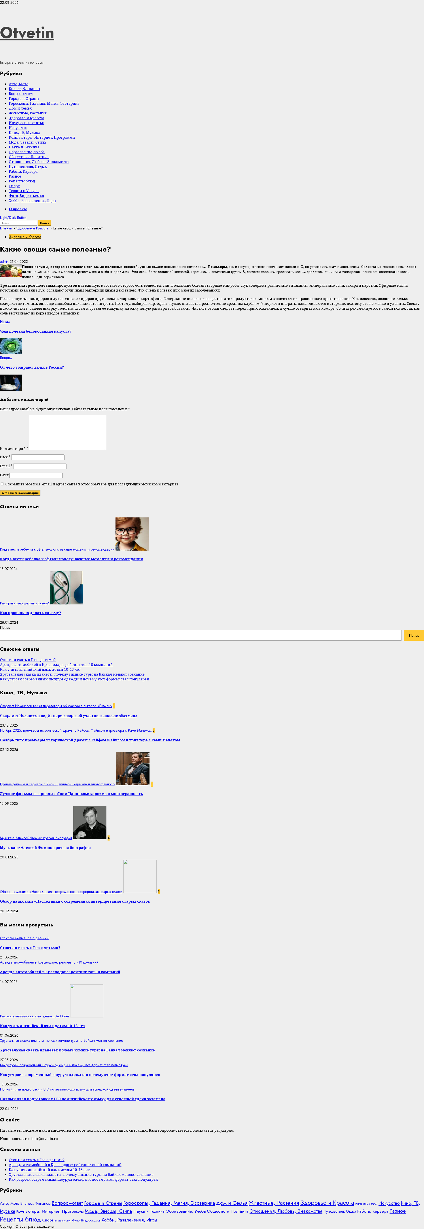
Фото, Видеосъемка (26, 195)
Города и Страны (24, 98)
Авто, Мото (18, 83)
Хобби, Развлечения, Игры (32, 200)
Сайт (4, 475)
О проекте (18, 209)
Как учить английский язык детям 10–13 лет (40, 669)
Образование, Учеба (27, 152)
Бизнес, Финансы (24, 88)
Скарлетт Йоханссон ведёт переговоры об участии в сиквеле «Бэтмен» (56, 705)
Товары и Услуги (24, 190)
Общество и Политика (29, 156)
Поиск (5, 627)
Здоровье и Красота (26, 118)
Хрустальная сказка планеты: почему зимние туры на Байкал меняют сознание (72, 674)
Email (6, 466)
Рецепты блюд (22, 181)
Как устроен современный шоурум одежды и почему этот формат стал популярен (74, 679)
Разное (15, 176)
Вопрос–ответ (21, 93)
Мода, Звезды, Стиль (27, 142)
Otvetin (27, 32)
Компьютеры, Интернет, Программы (42, 137)
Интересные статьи (26, 122)
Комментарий (14, 448)
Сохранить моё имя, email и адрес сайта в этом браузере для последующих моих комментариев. (92, 484)
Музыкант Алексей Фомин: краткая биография (36, 838)
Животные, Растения (28, 113)
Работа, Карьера (23, 171)
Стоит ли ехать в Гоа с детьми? (28, 659)
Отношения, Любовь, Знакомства (39, 161)
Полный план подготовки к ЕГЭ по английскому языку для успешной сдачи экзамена (67, 1089)
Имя (5, 456)
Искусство (18, 127)
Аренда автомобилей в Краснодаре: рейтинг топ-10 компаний (56, 664)
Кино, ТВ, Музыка (24, 132)
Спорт (14, 186)
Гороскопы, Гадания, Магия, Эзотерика (44, 103)
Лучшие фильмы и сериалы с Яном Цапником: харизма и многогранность (57, 784)
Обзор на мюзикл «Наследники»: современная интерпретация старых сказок (61, 891)
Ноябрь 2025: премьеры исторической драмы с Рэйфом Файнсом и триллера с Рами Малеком (75, 730)
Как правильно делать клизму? (24, 603)
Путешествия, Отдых (28, 166)
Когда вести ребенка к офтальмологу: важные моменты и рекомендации (57, 549)
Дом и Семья (20, 108)
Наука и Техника (24, 147)
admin (5, 261)
